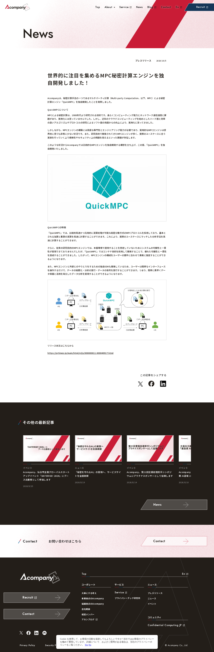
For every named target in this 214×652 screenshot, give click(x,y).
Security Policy (53, 645)
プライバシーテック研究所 (127, 598)
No (90, 645)
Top (84, 574)
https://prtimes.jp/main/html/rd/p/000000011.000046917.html (80, 353)
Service (124, 7)
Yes (86, 645)
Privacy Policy (27, 645)
